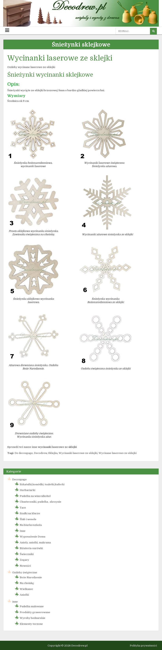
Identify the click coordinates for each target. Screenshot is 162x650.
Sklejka (52, 453)
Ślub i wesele (28, 519)
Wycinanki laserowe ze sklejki (78, 453)
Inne (22, 530)
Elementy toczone (31, 623)
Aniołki (24, 594)
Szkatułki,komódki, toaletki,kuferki (42, 484)
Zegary (24, 559)
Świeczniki (27, 554)
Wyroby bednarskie (32, 618)
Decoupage (19, 479)
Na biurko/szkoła (31, 525)
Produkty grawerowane (35, 612)
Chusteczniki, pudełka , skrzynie (40, 501)
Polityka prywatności (143, 645)
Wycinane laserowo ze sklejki (118, 453)
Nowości (25, 565)
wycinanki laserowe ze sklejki (57, 446)
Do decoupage (24, 453)
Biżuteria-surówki (31, 548)
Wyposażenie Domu (32, 536)
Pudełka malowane (32, 606)
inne (15, 601)
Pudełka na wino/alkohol (35, 496)
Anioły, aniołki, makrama (35, 542)
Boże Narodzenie (31, 577)
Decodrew (40, 453)
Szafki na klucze (30, 513)
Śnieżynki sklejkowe (81, 45)
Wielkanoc (26, 589)
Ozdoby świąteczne (24, 572)
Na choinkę (27, 583)
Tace (23, 507)
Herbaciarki (27, 490)
